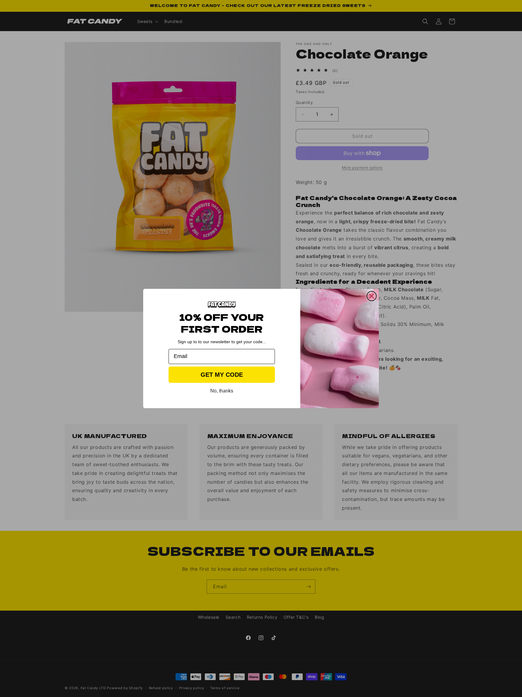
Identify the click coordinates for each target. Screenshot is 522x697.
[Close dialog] (371, 296)
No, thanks (221, 390)
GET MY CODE (222, 374)
